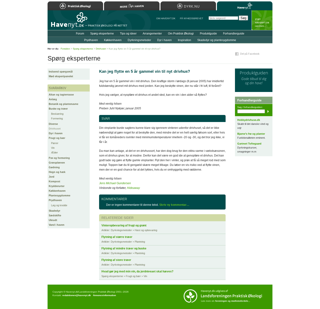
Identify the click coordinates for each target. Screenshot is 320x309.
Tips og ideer (128, 33)
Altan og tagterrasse (61, 94)
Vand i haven (56, 224)
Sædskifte (55, 215)
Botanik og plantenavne (63, 104)
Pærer (54, 143)
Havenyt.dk (244, 5)
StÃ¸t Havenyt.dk (262, 20)
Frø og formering (59, 157)
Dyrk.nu (188, 5)
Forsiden (65, 48)
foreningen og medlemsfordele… (232, 301)
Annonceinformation (104, 295)
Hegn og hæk (57, 172)
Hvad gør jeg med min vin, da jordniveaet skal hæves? (137, 271)
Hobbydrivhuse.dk (248, 119)
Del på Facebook (250, 53)
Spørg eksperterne (102, 33)
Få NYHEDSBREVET (191, 18)
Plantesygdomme (59, 195)
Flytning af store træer (116, 260)
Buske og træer (58, 108)
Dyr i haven (56, 133)
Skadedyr (54, 210)
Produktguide (208, 33)
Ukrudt (53, 220)
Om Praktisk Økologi (181, 33)
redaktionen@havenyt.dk (76, 295)
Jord (51, 176)
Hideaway (133, 188)
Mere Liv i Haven (132, 5)
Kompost (54, 181)
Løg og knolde (59, 205)
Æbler (54, 152)
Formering (57, 118)
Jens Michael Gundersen (115, 183)
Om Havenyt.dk (165, 18)
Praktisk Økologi (75, 5)
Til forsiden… (68, 22)
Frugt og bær (57, 138)
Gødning (54, 167)
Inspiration (184, 40)
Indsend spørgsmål (61, 71)
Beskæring (57, 113)
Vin (53, 147)
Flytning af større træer (116, 237)
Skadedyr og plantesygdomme (216, 40)
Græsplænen (57, 162)
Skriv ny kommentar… (174, 204)
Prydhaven (55, 200)
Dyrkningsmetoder (139, 40)
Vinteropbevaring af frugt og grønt (123, 225)
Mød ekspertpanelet (61, 76)
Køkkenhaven (57, 190)
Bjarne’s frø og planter (251, 133)
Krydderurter (56, 186)
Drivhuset (55, 128)
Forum (80, 33)
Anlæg (53, 99)
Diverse (53, 123)
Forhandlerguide (233, 33)
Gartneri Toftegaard (249, 143)
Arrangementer (152, 33)
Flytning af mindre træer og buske (123, 248)
